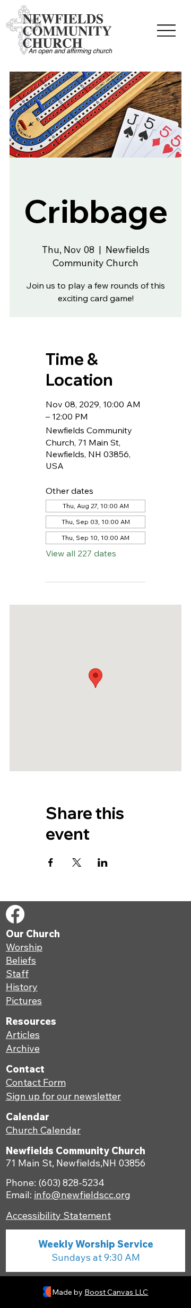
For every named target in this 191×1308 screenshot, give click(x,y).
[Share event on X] (77, 862)
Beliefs (21, 960)
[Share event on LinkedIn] (103, 862)
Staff (17, 973)
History (22, 987)
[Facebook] (15, 914)
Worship (24, 947)
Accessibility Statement (58, 1215)
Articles (23, 1034)
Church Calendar (43, 1130)
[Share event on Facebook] (51, 862)
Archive (23, 1048)
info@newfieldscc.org (82, 1195)
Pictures (24, 1001)
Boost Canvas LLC (116, 1292)
